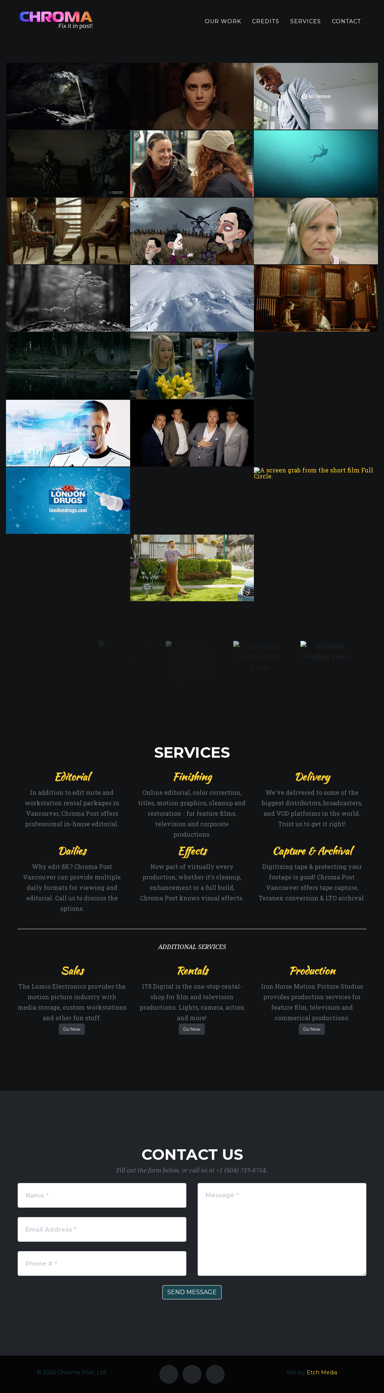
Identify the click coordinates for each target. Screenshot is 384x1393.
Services (305, 21)
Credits (265, 21)
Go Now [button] (72, 1029)
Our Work (223, 21)
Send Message (192, 1292)
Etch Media (322, 1372)
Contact (346, 21)
